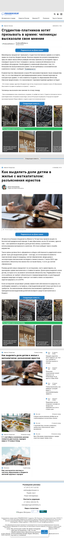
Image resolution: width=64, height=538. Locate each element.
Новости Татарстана (9, 167)
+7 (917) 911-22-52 (31, 487)
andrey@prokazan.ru (31, 490)
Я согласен (44, 532)
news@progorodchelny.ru (31, 505)
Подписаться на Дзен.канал (32, 50)
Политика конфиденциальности (50, 533)
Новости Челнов (8, 25)
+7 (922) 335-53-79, (31, 502)
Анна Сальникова (14, 187)
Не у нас (49, 353)
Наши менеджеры (31, 496)
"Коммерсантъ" (30, 69)
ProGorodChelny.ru (22, 43)
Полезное (6, 468)
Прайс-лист (31, 493)
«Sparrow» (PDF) (53, 528)
